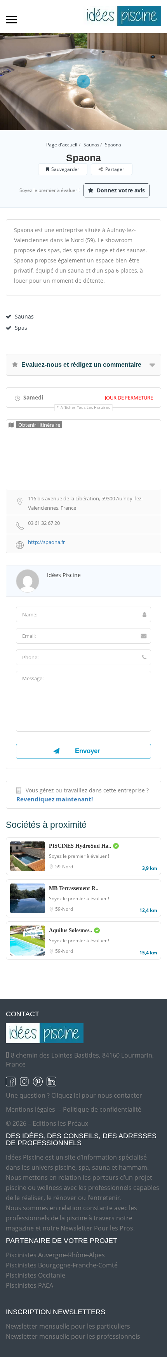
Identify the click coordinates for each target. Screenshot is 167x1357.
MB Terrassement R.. (74, 888)
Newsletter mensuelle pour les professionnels (73, 1336)
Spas (21, 327)
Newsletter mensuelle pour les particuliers (68, 1326)
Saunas (91, 144)
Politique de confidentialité (102, 1109)
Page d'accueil (61, 144)
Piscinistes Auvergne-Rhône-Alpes (55, 1255)
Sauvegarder (65, 169)
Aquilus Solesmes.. (71, 930)
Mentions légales (30, 1109)
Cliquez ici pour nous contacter (96, 1095)
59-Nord (64, 866)
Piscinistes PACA (29, 1285)
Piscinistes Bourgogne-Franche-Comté (62, 1265)
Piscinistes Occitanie (35, 1275)
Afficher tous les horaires (85, 407)
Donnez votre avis (120, 190)
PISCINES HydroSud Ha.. (81, 846)
